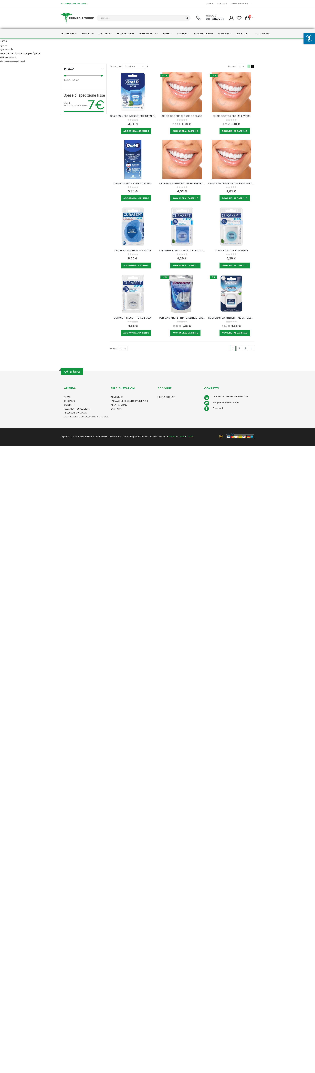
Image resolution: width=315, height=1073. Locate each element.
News (67, 397)
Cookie (181, 436)
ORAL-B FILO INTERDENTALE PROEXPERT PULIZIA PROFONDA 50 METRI (231, 183)
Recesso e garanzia (75, 412)
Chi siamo (69, 401)
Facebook (218, 408)
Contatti (222, 3)
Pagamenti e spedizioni (77, 408)
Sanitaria (116, 408)
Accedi (209, 3)
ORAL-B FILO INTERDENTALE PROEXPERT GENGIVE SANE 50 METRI (182, 183)
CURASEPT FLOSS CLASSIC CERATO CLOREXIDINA (182, 250)
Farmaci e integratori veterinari (129, 401)
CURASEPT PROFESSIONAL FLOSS (133, 250)
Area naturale (119, 404)
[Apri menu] (309, 38)
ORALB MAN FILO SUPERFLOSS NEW (133, 183)
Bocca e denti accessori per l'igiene (20, 53)
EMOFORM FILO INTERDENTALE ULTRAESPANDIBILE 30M (231, 317)
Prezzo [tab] (69, 68)
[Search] (187, 18)
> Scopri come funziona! (74, 3)
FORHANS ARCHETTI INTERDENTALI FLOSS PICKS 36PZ (182, 317)
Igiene (3, 45)
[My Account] (231, 18)
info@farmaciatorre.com (226, 402)
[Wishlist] (239, 18)
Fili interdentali (8, 57)
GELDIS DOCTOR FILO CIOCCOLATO (182, 116)
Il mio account (166, 397)
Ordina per (116, 66)
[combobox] (143, 18)
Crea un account (239, 3)
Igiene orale (6, 49)
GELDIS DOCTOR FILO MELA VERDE (231, 116)
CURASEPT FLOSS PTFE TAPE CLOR (133, 317)
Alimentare (117, 397)
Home (3, 41)
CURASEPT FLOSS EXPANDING (231, 250)
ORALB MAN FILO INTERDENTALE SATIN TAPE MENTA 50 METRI (133, 116)
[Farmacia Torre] (77, 18)
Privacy (171, 436)
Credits (190, 436)
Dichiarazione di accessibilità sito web (86, 416)
